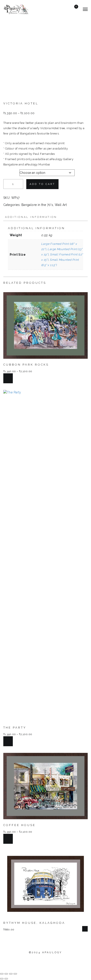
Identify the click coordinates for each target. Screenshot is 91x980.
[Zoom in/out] (2, 973)
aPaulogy (52, 952)
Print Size (11, 171)
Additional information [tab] (31, 217)
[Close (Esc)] (15, 973)
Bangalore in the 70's (37, 205)
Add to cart (42, 184)
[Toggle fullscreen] (6, 973)
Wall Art (61, 205)
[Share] (11, 973)
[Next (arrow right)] (6, 978)
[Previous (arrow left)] (2, 978)
